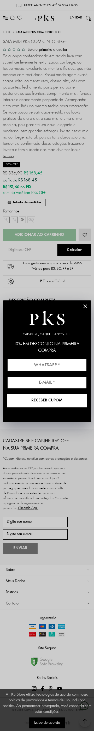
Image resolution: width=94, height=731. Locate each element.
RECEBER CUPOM (46, 400)
